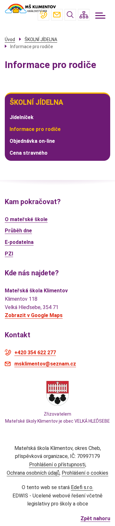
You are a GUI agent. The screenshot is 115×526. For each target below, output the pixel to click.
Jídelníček (22, 117)
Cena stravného (29, 153)
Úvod (10, 39)
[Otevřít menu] (100, 15)
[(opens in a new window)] (57, 392)
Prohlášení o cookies (85, 473)
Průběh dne (18, 231)
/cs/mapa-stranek (83, 15)
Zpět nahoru (95, 518)
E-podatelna (19, 242)
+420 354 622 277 (43, 15)
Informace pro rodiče (35, 129)
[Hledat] (70, 15)
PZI (9, 254)
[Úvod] (30, 8)
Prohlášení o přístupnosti (57, 464)
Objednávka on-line (32, 141)
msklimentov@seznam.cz (57, 15)
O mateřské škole (26, 219)
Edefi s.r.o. (82, 487)
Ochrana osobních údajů (33, 473)
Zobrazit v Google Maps (34, 315)
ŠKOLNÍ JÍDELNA (36, 102)
